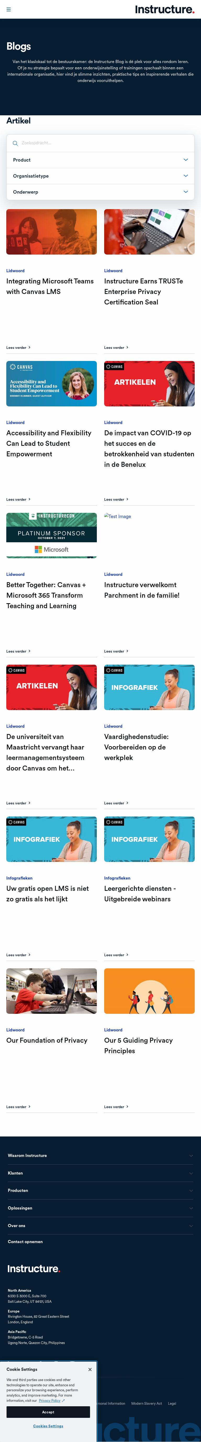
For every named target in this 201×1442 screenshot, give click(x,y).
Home (34, 1268)
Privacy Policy (49, 1400)
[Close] (90, 1369)
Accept (48, 1412)
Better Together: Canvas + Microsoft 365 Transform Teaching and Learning (46, 595)
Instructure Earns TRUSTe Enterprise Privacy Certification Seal (143, 291)
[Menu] (9, 9)
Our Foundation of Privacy (46, 1040)
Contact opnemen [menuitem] (25, 1242)
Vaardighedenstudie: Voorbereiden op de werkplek (136, 747)
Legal (172, 1403)
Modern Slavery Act (146, 1403)
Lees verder (16, 348)
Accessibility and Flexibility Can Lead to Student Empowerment (48, 443)
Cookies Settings (48, 1426)
